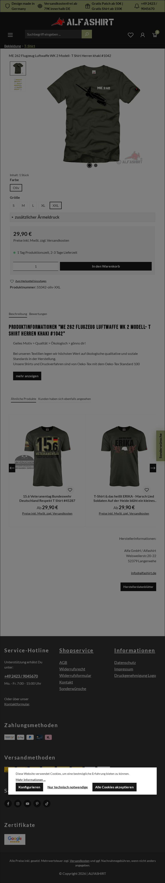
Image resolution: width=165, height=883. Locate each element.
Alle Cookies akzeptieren (114, 787)
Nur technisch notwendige (67, 787)
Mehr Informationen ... (31, 779)
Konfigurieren (29, 787)
